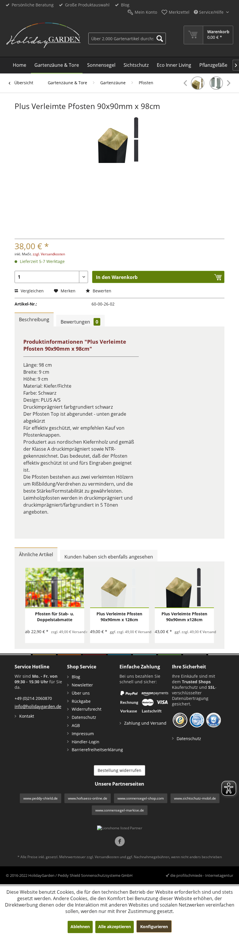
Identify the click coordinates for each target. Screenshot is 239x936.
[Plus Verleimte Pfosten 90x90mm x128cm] (184, 587)
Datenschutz (84, 717)
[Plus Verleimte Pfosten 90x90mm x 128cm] (119, 587)
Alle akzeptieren (114, 926)
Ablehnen (80, 926)
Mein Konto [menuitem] (146, 12)
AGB (76, 725)
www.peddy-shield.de (40, 798)
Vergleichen (32, 291)
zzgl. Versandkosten (49, 254)
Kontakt (26, 716)
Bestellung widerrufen (119, 770)
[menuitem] (127, 35)
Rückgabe (81, 701)
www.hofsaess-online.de (87, 798)
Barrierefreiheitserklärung (94, 749)
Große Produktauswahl (87, 5)
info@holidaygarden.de (38, 706)
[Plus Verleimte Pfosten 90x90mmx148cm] (194, 83)
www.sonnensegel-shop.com (140, 798)
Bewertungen (79, 322)
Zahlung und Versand (145, 723)
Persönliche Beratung (33, 5)
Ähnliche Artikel (36, 554)
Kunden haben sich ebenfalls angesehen (108, 557)
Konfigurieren (154, 926)
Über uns (81, 693)
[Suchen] (160, 38)
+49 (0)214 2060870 (33, 698)
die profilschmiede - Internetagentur (201, 875)
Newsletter (82, 685)
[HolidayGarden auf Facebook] (120, 842)
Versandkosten (107, 856)
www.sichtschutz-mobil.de (195, 798)
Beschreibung (34, 319)
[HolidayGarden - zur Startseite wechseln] (43, 36)
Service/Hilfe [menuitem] (211, 12)
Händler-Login (85, 741)
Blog (125, 5)
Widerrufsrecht (86, 709)
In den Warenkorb (117, 277)
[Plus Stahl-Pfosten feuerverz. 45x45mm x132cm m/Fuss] (220, 83)
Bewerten (101, 291)
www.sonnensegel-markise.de (119, 810)
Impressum (83, 733)
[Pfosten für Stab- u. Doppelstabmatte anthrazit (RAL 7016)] (54, 587)
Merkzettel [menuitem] (179, 12)
